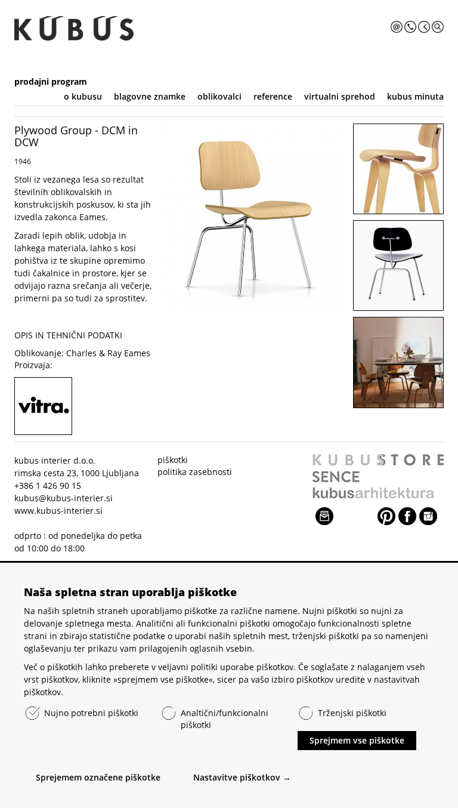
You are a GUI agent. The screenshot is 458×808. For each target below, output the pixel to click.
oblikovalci (219, 96)
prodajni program (50, 81)
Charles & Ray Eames (108, 353)
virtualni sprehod (339, 96)
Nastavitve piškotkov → (242, 777)
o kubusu (83, 96)
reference (272, 96)
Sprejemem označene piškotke (98, 777)
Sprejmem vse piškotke (357, 740)
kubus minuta (415, 96)
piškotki (172, 459)
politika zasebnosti (194, 471)
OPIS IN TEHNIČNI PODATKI (68, 335)
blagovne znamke (149, 96)
